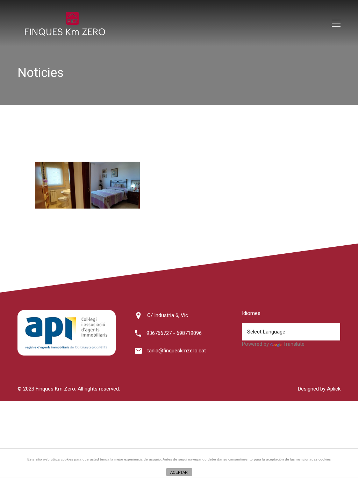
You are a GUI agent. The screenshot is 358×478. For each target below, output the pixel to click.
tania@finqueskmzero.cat (176, 350)
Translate (294, 344)
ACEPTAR (179, 472)
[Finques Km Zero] (64, 34)
